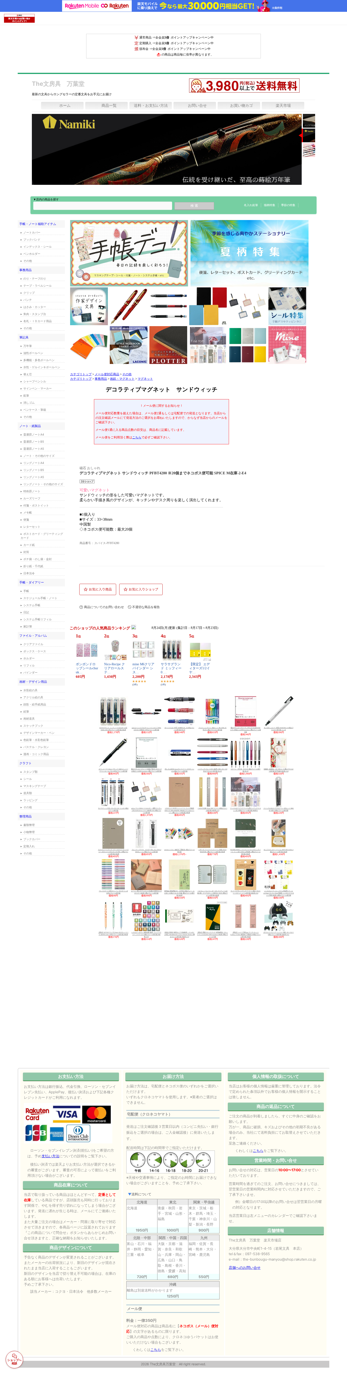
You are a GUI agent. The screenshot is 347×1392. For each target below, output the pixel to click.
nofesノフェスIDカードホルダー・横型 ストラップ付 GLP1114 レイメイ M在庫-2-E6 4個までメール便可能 (146, 810)
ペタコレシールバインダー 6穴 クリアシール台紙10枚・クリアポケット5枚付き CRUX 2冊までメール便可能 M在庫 (212, 893)
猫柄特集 (269, 205)
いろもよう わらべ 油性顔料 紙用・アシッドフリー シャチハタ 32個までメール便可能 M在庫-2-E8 (146, 934)
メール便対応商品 (107, 374)
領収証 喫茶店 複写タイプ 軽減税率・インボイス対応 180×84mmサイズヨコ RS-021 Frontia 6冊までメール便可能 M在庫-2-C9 (179, 934)
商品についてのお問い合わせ (104, 607)
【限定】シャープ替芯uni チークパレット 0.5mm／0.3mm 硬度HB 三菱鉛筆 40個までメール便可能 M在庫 (245, 934)
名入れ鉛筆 (251, 205)
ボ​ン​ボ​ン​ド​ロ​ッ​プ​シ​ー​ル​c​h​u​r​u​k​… (87, 668)
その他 (126, 374)
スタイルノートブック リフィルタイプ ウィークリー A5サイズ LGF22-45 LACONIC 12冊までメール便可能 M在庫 (113, 852)
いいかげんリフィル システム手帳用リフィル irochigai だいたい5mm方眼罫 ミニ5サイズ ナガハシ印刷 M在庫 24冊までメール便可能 (278, 893)
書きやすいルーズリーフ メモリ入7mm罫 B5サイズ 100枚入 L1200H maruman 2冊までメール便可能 (245, 730)
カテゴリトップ (81, 374)
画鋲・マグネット (122, 378)
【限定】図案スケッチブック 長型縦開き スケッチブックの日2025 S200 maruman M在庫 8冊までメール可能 (212, 934)
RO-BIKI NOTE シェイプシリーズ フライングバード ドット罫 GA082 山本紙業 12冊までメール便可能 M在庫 (245, 852)
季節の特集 (288, 205)
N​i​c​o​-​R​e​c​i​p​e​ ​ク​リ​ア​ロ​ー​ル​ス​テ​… (114, 668)
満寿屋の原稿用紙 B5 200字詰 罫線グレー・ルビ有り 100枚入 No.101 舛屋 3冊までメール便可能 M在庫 (179, 893)
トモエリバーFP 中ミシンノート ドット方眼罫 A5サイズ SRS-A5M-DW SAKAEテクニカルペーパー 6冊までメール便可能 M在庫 (179, 810)
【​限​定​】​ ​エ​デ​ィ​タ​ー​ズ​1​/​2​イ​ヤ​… (199, 668)
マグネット (145, 378)
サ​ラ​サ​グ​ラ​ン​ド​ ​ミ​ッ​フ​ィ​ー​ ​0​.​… (171, 668)
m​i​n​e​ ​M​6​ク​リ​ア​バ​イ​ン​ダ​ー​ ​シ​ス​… (143, 668)
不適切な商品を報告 (146, 607)
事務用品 (101, 378)
